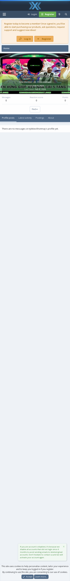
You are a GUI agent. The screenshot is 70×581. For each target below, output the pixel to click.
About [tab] (51, 117)
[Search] (66, 14)
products (36, 26)
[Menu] (4, 14)
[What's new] (59, 14)
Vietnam (47, 81)
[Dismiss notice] (63, 547)
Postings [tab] (40, 117)
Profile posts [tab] (8, 117)
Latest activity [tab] (25, 117)
